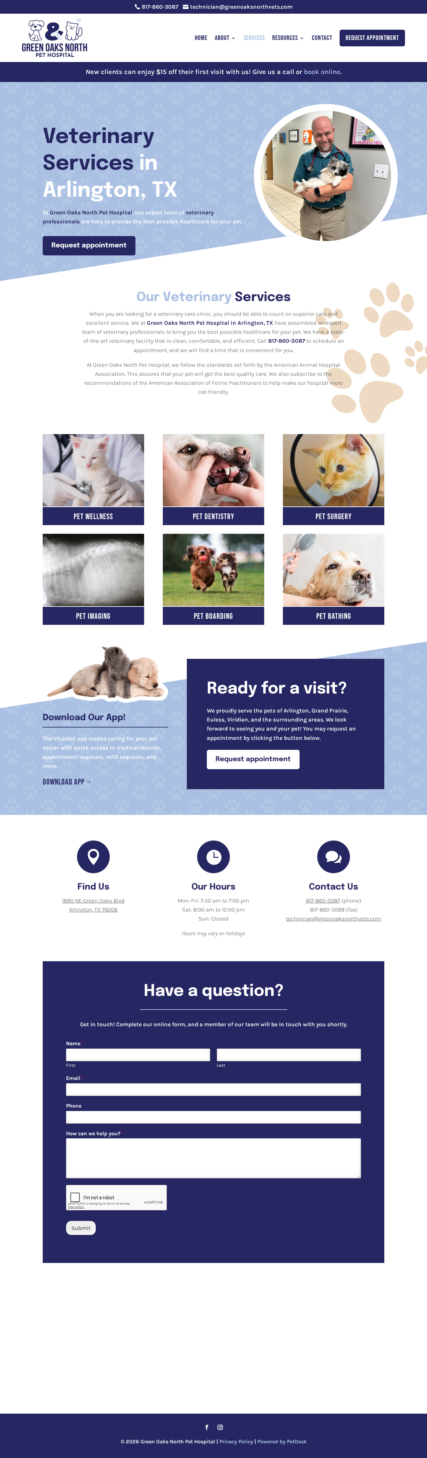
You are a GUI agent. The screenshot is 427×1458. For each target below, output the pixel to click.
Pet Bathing (333, 616)
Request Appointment (372, 38)
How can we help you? (95, 1133)
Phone (73, 1106)
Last (221, 1065)
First (70, 1065)
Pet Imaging (93, 616)
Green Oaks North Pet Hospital (91, 212)
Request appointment (89, 245)
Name (75, 1043)
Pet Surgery (334, 516)
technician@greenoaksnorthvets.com (333, 918)
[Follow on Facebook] (206, 1427)
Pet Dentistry (213, 516)
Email (75, 1078)
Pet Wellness (93, 516)
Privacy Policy (236, 1441)
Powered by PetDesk (282, 1441)
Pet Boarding (213, 616)
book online (322, 72)
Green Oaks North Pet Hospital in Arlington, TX (210, 322)
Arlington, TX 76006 (93, 909)
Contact (322, 38)
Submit (80, 1228)
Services (254, 38)
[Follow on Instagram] (220, 1427)
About (222, 38)
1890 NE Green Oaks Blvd (93, 900)
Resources (285, 38)
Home (201, 38)
